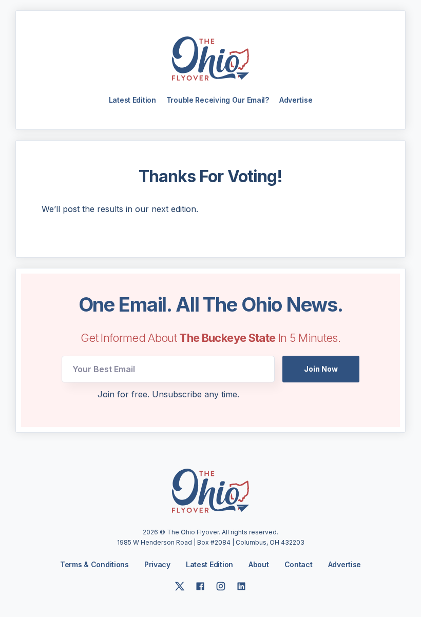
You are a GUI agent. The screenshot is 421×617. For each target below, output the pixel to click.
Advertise (295, 100)
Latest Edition (132, 100)
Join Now (321, 368)
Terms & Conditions (94, 564)
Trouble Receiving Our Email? (217, 100)
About (258, 565)
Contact (298, 565)
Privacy (157, 564)
